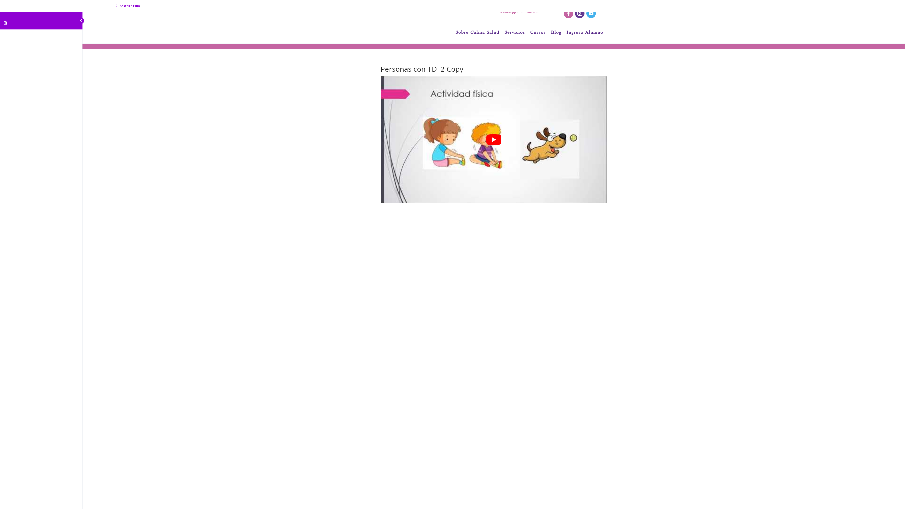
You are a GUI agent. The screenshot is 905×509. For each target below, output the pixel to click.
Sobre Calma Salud (477, 33)
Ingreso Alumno (585, 33)
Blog (556, 33)
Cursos (538, 33)
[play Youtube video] (494, 139)
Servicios (515, 33)
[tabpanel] (494, 139)
